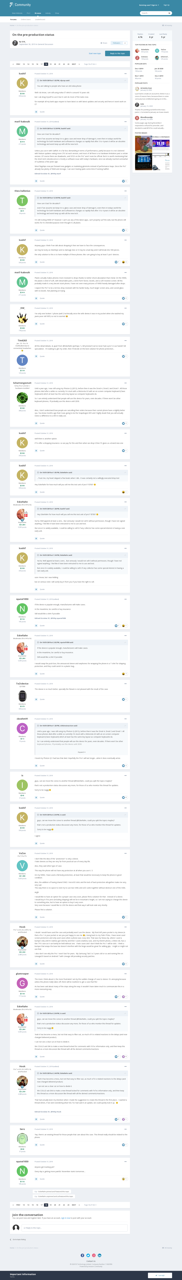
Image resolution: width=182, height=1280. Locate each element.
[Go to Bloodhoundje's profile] (137, 118)
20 (55, 64)
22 (64, 64)
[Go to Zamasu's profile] (137, 58)
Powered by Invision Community (91, 1266)
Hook (22, 926)
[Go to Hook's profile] (22, 941)
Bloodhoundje (147, 117)
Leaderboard (40, 19)
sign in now (65, 1218)
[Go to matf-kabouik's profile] (22, 131)
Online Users (26, 19)
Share (104, 43)
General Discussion (45, 44)
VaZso (22, 853)
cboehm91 (22, 718)
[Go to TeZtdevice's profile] (22, 696)
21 (59, 64)
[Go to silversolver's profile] (157, 58)
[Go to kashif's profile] (22, 83)
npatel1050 (22, 599)
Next (74, 64)
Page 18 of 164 (89, 64)
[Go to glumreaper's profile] (22, 983)
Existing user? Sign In (148, 5)
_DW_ (22, 308)
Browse (38, 13)
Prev (18, 64)
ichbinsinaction (66, 726)
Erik (23, 41)
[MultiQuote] (36, 111)
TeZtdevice (22, 683)
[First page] (13, 64)
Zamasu (144, 57)
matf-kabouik (22, 121)
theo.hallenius (22, 190)
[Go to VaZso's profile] (22, 865)
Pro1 (28, 13)
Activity (48, 13)
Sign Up (166, 5)
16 (37, 64)
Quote (42, 112)
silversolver (165, 57)
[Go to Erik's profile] (15, 43)
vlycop (62, 80)
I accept (161, 1275)
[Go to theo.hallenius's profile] (22, 200)
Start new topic (95, 53)
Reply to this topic (117, 53)
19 (50, 64)
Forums (13, 19)
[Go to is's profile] (22, 785)
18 (46, 64)
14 (28, 64)
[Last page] (79, 64)
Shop (57, 13)
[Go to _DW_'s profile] (22, 317)
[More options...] (125, 73)
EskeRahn (64, 472)
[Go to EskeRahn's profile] (22, 514)
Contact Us (91, 1261)
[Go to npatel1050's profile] (22, 608)
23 (68, 64)
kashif (22, 73)
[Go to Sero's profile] (22, 1138)
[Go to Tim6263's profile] (22, 360)
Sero (22, 1129)
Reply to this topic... (34, 1228)
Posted (44, 74)
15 (33, 64)
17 (41, 64)
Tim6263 (22, 340)
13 (24, 64)
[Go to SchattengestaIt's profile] (22, 397)
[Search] (169, 13)
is (22, 775)
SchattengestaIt (22, 382)
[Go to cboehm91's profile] (22, 728)
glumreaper (22, 973)
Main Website (17, 13)
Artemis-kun (146, 88)
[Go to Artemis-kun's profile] (137, 89)
